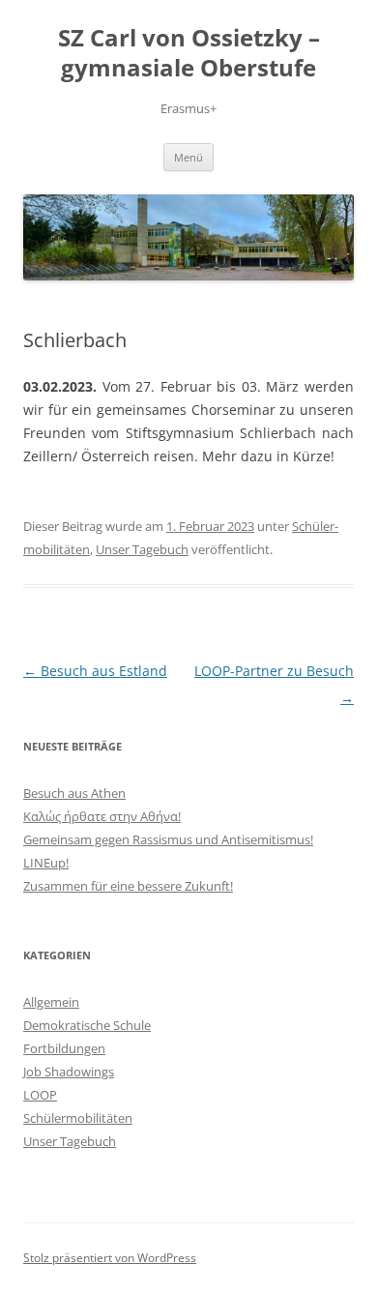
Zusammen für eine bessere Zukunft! (128, 886)
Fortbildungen (64, 1048)
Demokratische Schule (87, 1025)
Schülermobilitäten (77, 1118)
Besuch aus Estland (95, 670)
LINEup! (46, 862)
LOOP (40, 1094)
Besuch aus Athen (74, 793)
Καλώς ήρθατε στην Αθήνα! (102, 816)
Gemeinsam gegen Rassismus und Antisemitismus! (168, 839)
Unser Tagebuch (142, 549)
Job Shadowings (68, 1071)
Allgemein (51, 1002)
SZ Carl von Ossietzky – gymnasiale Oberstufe (189, 53)
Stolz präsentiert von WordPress (109, 1257)
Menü (188, 157)
